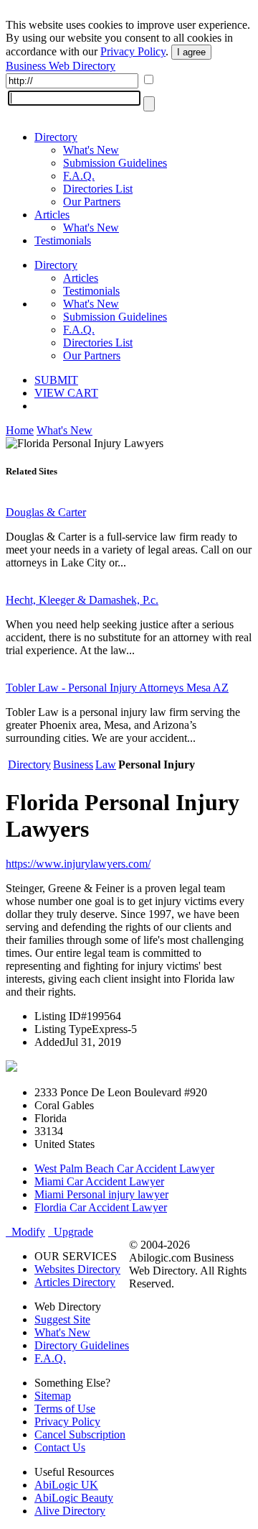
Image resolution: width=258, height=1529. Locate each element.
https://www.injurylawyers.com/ (78, 864)
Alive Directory (69, 1511)
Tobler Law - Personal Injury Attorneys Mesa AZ (117, 687)
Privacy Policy (133, 51)
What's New (91, 150)
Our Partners (91, 202)
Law (105, 764)
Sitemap (52, 1396)
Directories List (98, 189)
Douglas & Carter (46, 512)
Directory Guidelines (81, 1345)
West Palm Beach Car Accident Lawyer (124, 1168)
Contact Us (59, 1447)
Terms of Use (64, 1408)
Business (73, 764)
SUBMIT (56, 380)
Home (20, 430)
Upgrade (70, 1232)
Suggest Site (62, 1319)
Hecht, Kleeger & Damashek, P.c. (82, 600)
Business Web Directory (60, 66)
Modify (25, 1232)
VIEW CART (66, 393)
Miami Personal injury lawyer (101, 1194)
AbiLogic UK (66, 1485)
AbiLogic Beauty (73, 1498)
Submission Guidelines (115, 163)
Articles (52, 214)
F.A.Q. (79, 176)
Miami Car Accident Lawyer (99, 1181)
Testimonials (62, 240)
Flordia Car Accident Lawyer (100, 1207)
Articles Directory (74, 1282)
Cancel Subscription (79, 1434)
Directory (55, 137)
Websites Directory (77, 1269)
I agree (191, 52)
